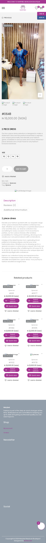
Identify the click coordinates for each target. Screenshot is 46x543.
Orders (6, 432)
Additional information (15, 209)
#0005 (34, 328)
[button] (9, 176)
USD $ (40, 13)
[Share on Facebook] (7, 514)
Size (3, 152)
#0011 (11, 293)
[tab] (23, 200)
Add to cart (21, 169)
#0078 (34, 362)
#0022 (11, 362)
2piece (8, 185)
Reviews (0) (10, 205)
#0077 (34, 293)
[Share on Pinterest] (7, 517)
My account (8, 428)
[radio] (4, 156)
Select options (12, 300)
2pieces (13, 183)
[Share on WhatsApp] (7, 521)
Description (10, 200)
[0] (36, 8)
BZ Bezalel (28, 541)
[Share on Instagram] (7, 524)
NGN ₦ (40, 17)
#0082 (11, 328)
